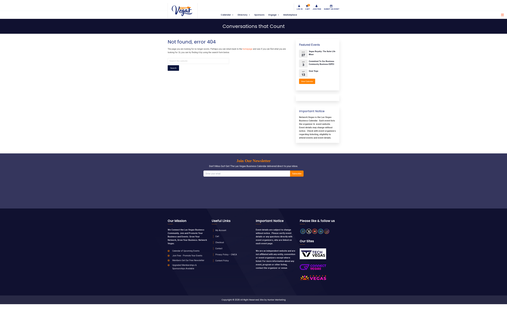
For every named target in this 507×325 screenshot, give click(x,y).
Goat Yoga (313, 71)
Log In (299, 9)
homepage (247, 49)
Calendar (226, 14)
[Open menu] (501, 14)
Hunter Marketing (276, 299)
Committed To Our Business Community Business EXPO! (321, 63)
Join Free (317, 9)
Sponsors (259, 14)
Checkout (219, 242)
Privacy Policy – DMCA (226, 254)
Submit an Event (331, 9)
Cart (307, 7)
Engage (272, 14)
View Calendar (307, 81)
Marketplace (290, 14)
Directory (242, 14)
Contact (218, 248)
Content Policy (222, 260)
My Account (220, 230)
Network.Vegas (183, 11)
